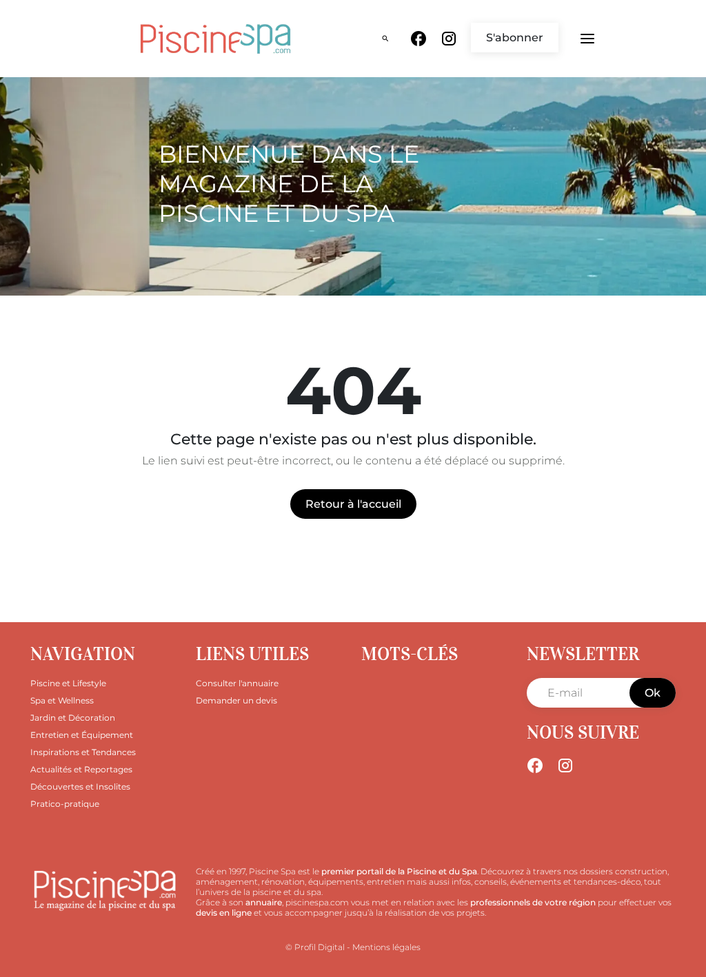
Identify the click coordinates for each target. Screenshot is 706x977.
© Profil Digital (315, 947)
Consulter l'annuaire (237, 683)
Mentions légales (386, 947)
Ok (652, 692)
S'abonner (514, 37)
